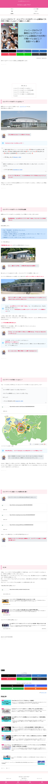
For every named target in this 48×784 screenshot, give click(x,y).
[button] (39, 54)
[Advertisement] (24, 73)
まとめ (16, 95)
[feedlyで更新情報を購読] (12, 688)
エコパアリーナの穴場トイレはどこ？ (23, 92)
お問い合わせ (24, 778)
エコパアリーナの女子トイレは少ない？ (23, 88)
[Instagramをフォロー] (35, 686)
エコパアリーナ (23, 106)
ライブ (3, 670)
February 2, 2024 (17, 157)
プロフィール (8, 778)
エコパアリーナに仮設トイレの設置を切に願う (24, 94)
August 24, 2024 (19, 401)
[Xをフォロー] (12, 686)
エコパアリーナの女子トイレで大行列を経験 (24, 90)
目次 (22, 85)
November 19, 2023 (17, 169)
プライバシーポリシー (24, 780)
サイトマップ (39, 778)
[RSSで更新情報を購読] (35, 688)
